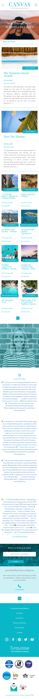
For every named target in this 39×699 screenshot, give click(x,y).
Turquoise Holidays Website (19, 608)
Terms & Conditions (19, 623)
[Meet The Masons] (14, 140)
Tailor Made (30, 68)
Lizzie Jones (10, 147)
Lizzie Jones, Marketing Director (20, 359)
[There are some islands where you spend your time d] (19, 477)
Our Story (19, 613)
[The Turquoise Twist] (10, 304)
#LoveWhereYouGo (20, 536)
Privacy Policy (19, 627)
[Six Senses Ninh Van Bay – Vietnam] (10, 234)
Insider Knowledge (29, 225)
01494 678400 (19, 589)
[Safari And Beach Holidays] (29, 198)
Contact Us (19, 618)
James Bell (6, 206)
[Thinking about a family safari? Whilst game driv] (19, 438)
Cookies (19, 632)
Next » (22, 318)
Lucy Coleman (10, 83)
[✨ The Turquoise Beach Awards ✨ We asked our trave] (19, 516)
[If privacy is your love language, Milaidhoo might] (19, 399)
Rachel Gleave (7, 241)
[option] (19, 346)
